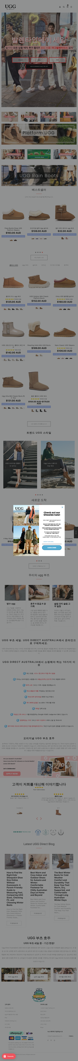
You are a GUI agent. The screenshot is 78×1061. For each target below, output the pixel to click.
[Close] (62, 507)
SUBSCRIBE (51, 548)
